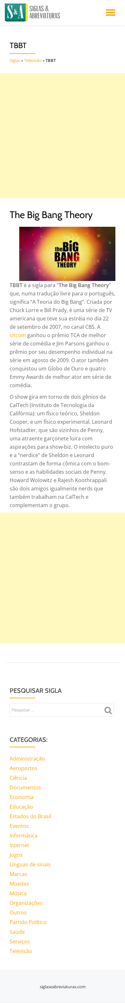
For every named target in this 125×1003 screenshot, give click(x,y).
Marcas (18, 874)
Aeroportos (24, 768)
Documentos (25, 787)
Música (18, 893)
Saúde (17, 931)
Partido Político (28, 922)
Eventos (19, 825)
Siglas (15, 60)
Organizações (26, 902)
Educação (21, 806)
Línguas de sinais (30, 864)
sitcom (18, 335)
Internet (19, 845)
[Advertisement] (62, 135)
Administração (27, 758)
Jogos (16, 854)
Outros (18, 912)
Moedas (19, 883)
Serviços (20, 941)
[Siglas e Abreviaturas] (34, 12)
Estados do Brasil (30, 816)
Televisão (33, 60)
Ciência (18, 777)
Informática (24, 835)
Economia (22, 797)
